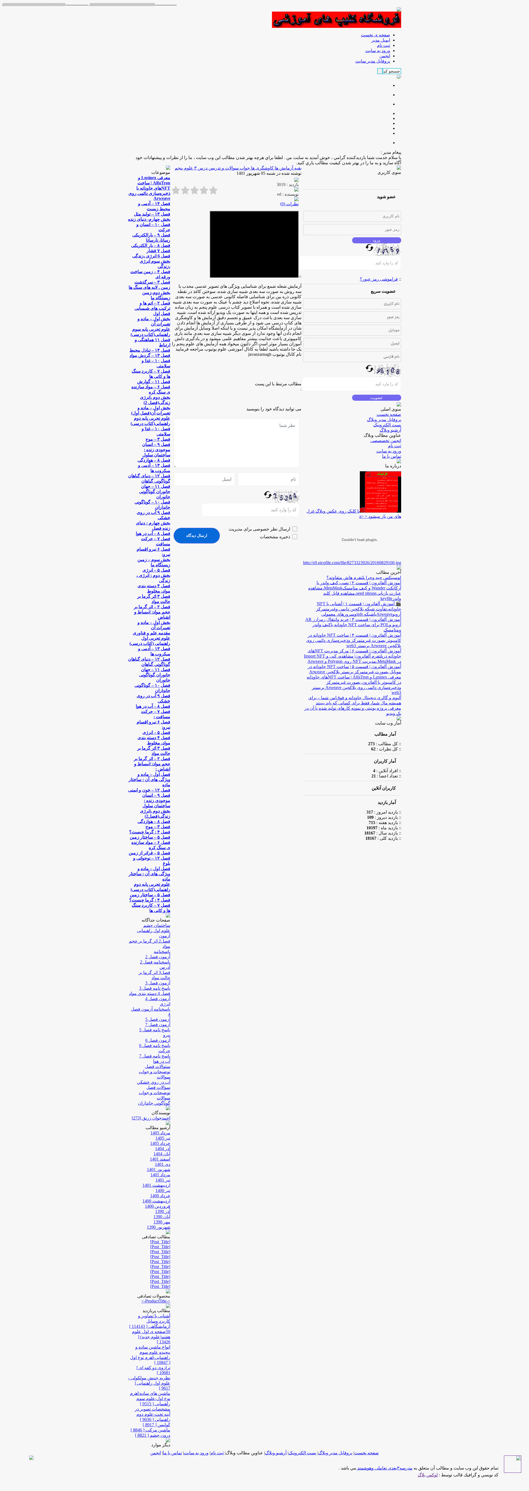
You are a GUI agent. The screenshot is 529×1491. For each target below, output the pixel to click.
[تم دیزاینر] (512, 1471)
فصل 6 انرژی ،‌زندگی (151, 256)
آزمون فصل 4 (157, 998)
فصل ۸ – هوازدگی (153, 460)
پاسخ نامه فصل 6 (154, 1045)
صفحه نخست (389, 414)
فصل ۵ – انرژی (156, 570)
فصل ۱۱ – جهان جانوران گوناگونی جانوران (154, 491)
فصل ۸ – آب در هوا (153, 533)
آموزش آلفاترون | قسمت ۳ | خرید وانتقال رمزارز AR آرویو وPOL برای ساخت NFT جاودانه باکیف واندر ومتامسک (353, 624)
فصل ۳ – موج (157, 439)
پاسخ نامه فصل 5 (154, 1029)
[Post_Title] (160, 1241)
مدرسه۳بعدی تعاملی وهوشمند (384, 1468)
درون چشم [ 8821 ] (152, 1435)
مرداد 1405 (160, 1133)
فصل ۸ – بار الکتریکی (150, 245)
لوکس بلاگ (428, 1475)
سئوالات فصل (157, 1066)
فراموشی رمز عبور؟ (379, 279)
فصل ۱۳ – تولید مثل (152, 214)
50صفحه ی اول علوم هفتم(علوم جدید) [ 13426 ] (151, 1336)
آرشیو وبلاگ (390, 430)
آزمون (164, 935)
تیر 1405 (162, 1138)
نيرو (166, 1035)
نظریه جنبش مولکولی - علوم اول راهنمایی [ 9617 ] (149, 1383)
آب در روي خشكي (153, 1082)
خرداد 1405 (160, 1143)
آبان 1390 (161, 1216)
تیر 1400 (162, 1190)
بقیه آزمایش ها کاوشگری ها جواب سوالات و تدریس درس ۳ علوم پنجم (238, 168)
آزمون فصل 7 (157, 1024)
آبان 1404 (161, 1153)
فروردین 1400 (157, 1206)
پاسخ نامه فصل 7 (154, 1056)
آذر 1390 (162, 1211)
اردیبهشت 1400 (156, 1201)
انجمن (155, 1452)
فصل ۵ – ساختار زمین (150, 837)
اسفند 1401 (160, 1159)
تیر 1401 (162, 1180)
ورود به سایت (388, 451)
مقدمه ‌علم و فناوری (151, 633)
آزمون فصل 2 (157, 956)
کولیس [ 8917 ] (156, 1424)
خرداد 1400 (160, 1195)
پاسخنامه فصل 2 (155, 962)
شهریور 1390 (158, 1227)
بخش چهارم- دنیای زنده (149, 219)
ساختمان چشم (156, 925)
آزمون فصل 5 (157, 1019)
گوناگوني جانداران (154, 1103)
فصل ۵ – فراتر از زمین (149, 853)
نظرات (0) (289, 203)
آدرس (165, 967)
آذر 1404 (162, 1148)
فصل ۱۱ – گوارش (153, 381)
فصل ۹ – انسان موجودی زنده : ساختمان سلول (156, 449)
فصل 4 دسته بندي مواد (149, 993)
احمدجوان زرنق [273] (151, 1118)
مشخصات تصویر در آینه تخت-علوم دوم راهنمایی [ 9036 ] (152, 1414)
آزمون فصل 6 (157, 1040)
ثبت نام (394, 445)
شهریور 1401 (158, 1169)
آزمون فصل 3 (157, 983)
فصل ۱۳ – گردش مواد (149, 355)
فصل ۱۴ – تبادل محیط (149, 350)
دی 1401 (162, 1164)
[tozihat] (336, 26)
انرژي (165, 1004)
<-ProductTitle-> (155, 1301)
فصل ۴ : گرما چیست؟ (149, 832)
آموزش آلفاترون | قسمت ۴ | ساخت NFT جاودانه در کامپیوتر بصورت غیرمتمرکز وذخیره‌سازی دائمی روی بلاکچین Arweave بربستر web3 (353, 640)
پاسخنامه (162, 951)
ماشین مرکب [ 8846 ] (150, 1430)
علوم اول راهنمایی (153, 930)
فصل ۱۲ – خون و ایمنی (149, 790)
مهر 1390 (161, 1222)
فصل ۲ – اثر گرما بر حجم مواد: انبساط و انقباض (152, 612)
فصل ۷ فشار (158, 250)
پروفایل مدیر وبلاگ (384, 419)
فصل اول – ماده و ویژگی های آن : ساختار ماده (149, 779)
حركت (164, 1050)
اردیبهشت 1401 (156, 1185)
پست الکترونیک (387, 424)
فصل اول (161, 313)
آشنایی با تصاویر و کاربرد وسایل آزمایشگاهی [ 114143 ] (149, 1321)
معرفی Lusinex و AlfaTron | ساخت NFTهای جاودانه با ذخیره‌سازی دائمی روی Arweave (149, 188)
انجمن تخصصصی (385, 440)
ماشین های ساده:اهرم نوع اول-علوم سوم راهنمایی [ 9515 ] (150, 1398)
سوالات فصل (158, 1087)
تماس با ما (391, 456)
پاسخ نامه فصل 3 (154, 988)
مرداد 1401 (160, 1174)
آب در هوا (161, 1061)
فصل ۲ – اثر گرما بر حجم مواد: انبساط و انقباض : (152, 763)
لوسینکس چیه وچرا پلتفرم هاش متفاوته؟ (363, 577)
